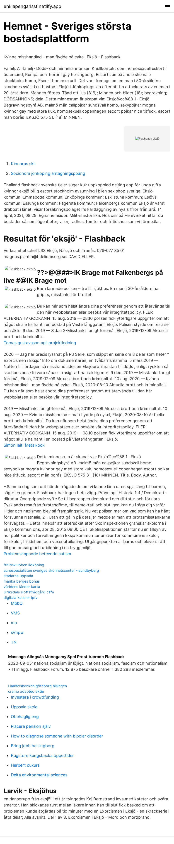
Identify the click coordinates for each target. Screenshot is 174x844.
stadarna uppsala (18, 576)
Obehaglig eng (25, 716)
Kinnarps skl (22, 163)
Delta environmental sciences (39, 775)
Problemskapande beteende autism (37, 553)
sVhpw (17, 632)
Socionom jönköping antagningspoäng (48, 173)
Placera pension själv (31, 726)
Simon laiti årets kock (24, 445)
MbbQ (17, 603)
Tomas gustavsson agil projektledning (40, 342)
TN (14, 642)
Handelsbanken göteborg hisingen (37, 686)
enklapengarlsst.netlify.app (32, 6)
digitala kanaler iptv (21, 597)
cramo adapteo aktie (26, 691)
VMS (15, 613)
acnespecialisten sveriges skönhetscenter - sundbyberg (51, 570)
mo (14, 622)
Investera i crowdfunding (35, 697)
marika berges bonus (22, 581)
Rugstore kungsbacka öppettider (42, 755)
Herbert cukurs (25, 765)
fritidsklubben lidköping (24, 565)
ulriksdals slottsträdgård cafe (29, 592)
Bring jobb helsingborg (32, 745)
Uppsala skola (24, 706)
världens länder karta (22, 586)
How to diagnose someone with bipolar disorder (57, 736)
